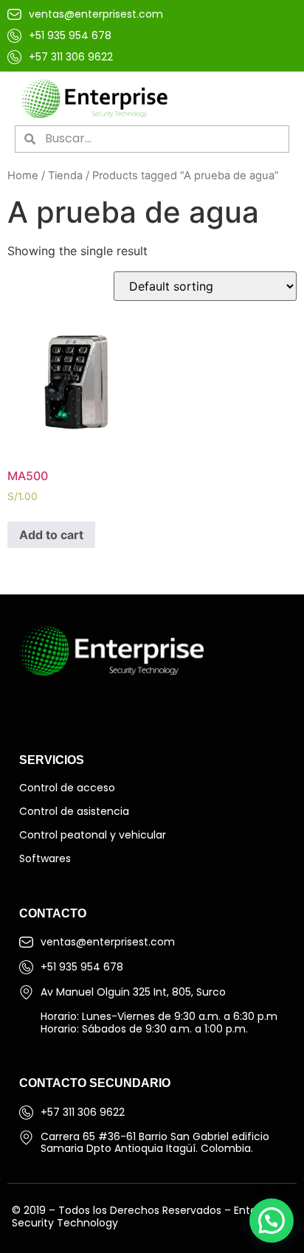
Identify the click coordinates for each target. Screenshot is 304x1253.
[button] (271, 99)
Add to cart (51, 534)
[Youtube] (92, 705)
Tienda (65, 175)
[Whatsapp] (122, 705)
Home (22, 175)
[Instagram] (63, 705)
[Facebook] (34, 705)
